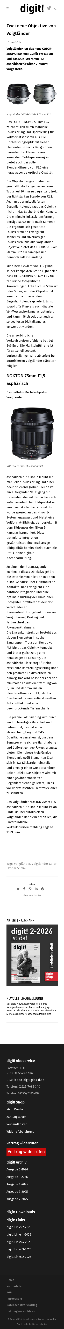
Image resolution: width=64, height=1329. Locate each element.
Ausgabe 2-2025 (17, 1199)
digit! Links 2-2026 (18, 1227)
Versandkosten (16, 1124)
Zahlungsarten (16, 1117)
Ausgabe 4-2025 (17, 1184)
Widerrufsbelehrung (20, 1132)
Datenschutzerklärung (39, 1014)
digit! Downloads (20, 1212)
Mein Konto (14, 1109)
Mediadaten (14, 1286)
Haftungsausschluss (20, 1311)
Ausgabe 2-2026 (17, 1169)
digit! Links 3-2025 (18, 1249)
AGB (9, 1292)
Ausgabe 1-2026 (17, 1177)
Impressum (14, 1298)
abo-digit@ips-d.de (30, 1080)
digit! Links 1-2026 (18, 1234)
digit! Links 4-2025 (18, 1242)
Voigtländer (22, 864)
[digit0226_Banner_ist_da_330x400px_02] (32, 955)
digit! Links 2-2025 (18, 1257)
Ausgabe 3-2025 (17, 1192)
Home (10, 1280)
